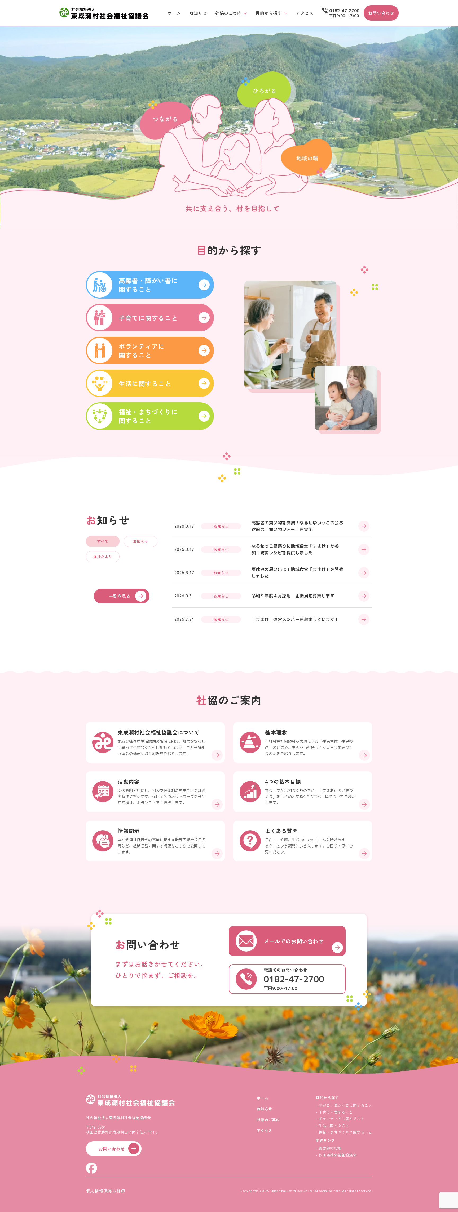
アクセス (304, 13)
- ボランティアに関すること (340, 1118)
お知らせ (198, 13)
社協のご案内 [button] (228, 13)
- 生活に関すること (332, 1125)
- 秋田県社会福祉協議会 (336, 1154)
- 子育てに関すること (334, 1112)
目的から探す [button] (269, 13)
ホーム (174, 13)
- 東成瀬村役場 (328, 1148)
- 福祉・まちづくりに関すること (344, 1132)
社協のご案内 (268, 1119)
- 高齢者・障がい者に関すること (344, 1105)
